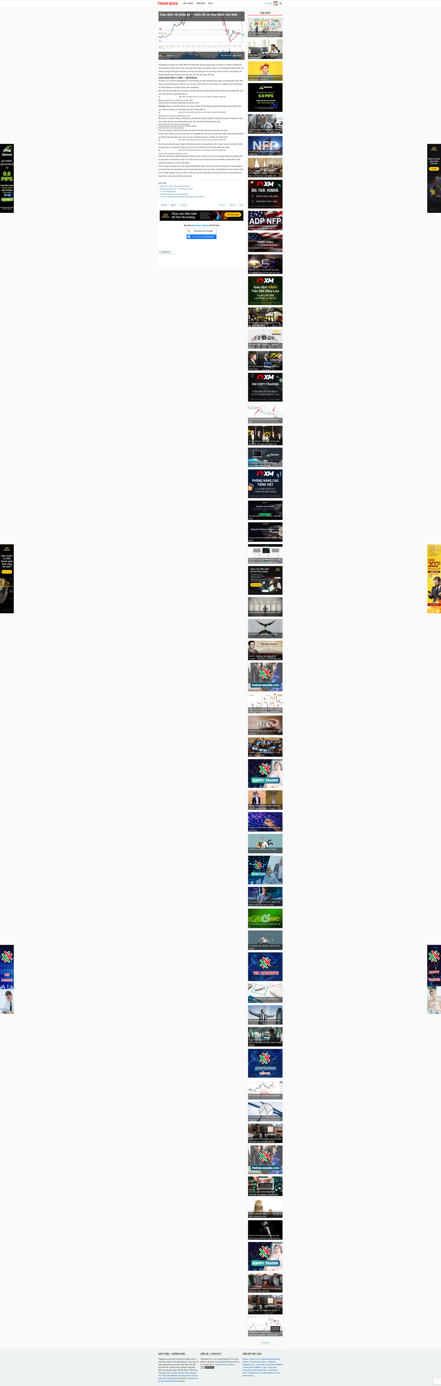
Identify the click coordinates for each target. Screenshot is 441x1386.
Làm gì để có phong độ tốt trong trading (264, 1020)
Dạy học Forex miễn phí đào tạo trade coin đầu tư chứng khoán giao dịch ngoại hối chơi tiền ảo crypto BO (265, 272)
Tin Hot (265, 13)
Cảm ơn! (232, 205)
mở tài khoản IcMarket (252, 1367)
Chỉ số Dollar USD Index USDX (261, 248)
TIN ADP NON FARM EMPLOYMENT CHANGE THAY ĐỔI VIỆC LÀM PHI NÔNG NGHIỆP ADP (263, 229)
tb (232, 1364)
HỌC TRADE (188, 3)
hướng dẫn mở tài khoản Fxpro (254, 1370)
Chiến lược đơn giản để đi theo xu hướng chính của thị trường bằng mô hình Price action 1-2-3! (265, 712)
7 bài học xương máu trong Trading (262, 849)
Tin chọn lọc (265, 1343)
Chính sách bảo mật (223, 1364)
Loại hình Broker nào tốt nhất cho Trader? (265, 612)
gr (234, 1364)
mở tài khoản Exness (258, 1362)
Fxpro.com (272, 1367)
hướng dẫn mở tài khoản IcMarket (269, 1364)
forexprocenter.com (268, 1373)
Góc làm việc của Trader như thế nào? (263, 1310)
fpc (278, 1373)
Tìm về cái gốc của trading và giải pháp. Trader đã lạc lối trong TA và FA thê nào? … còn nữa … (265, 1120)
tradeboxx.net (253, 1373)
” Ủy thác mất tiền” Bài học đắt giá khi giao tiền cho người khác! (182, 197)
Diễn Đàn (201, 3)
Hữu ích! (222, 205)
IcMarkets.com (248, 1364)
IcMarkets (272, 1362)
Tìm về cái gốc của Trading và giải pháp (264, 1095)
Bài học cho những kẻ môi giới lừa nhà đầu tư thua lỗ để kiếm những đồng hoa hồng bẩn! (264, 1238)
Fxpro (264, 1367)
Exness (245, 1359)
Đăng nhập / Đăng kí (200, 225)
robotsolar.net (247, 1376)
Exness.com (254, 1359)
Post (210, 3)
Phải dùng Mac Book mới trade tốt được (174, 194)
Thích (241, 205)
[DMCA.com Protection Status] (207, 1368)
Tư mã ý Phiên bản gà (168, 191)
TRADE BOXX (167, 3)
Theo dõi (184, 205)
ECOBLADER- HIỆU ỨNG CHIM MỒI (263, 634)
